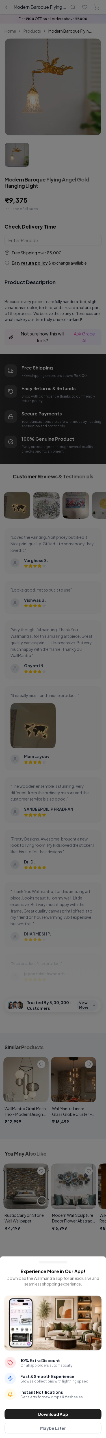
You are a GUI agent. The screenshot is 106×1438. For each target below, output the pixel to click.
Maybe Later (53, 1428)
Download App (53, 1414)
